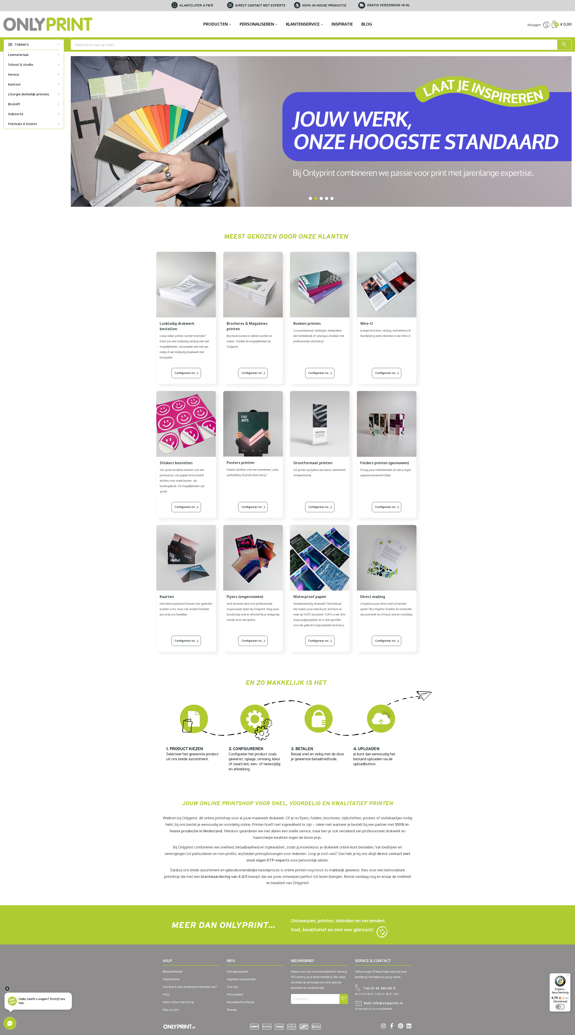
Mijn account (171, 1009)
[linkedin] (408, 1027)
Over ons (232, 987)
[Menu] (568, 976)
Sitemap (232, 1009)
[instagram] (383, 1027)
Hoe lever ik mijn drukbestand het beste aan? (190, 987)
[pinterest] (400, 1027)
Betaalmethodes (172, 971)
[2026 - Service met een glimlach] (321, 131)
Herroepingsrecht (237, 971)
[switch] (560, 1006)
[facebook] (391, 1027)
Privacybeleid (235, 994)
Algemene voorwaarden (241, 979)
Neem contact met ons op (178, 1002)
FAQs (166, 994)
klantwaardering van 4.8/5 (224, 876)
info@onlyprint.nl (383, 1003)
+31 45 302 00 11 (379, 988)
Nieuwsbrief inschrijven (241, 1002)
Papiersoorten (171, 979)
